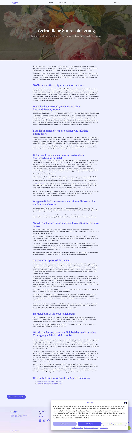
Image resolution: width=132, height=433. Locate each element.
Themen (51, 2)
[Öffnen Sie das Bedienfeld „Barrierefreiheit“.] (128, 422)
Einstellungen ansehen (114, 424)
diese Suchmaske (41, 183)
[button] (125, 403)
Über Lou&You (62, 2)
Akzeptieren (64, 424)
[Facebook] (48, 420)
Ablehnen (89, 424)
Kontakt (41, 416)
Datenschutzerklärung (91, 428)
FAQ (73, 2)
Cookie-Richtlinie (77, 428)
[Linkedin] (44, 420)
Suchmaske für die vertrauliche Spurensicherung (50, 381)
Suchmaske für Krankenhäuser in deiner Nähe (49, 383)
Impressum (104, 428)
